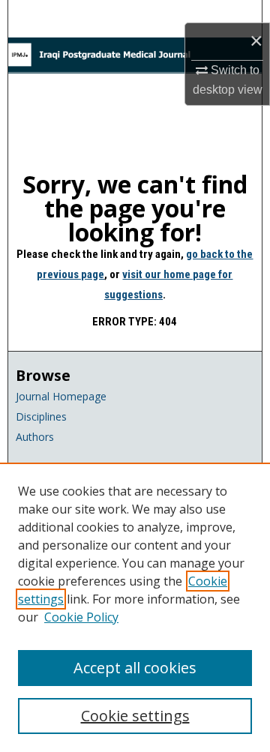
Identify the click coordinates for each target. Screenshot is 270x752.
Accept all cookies (135, 668)
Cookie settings (135, 716)
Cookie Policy (81, 617)
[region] (135, 607)
